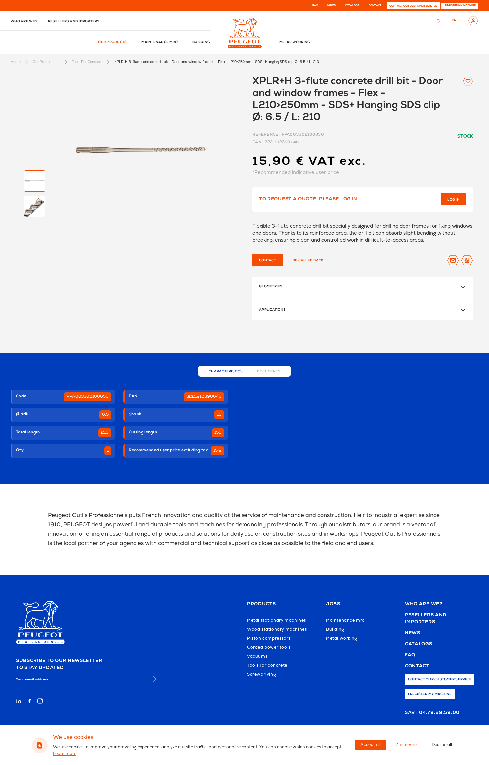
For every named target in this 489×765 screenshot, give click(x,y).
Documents (268, 371)
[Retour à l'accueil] (245, 33)
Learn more (64, 753)
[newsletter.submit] (154, 679)
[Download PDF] (467, 260)
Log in (453, 200)
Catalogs (352, 5)
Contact (375, 5)
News (331, 5)
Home (16, 62)
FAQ (315, 5)
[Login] (473, 21)
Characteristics (226, 371)
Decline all (442, 744)
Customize (406, 745)
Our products (112, 42)
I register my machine (460, 5)
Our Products (43, 62)
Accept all (370, 744)
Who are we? (24, 21)
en (454, 20)
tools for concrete (87, 62)
